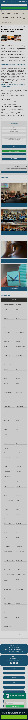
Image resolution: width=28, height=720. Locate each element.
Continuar (14, 716)
